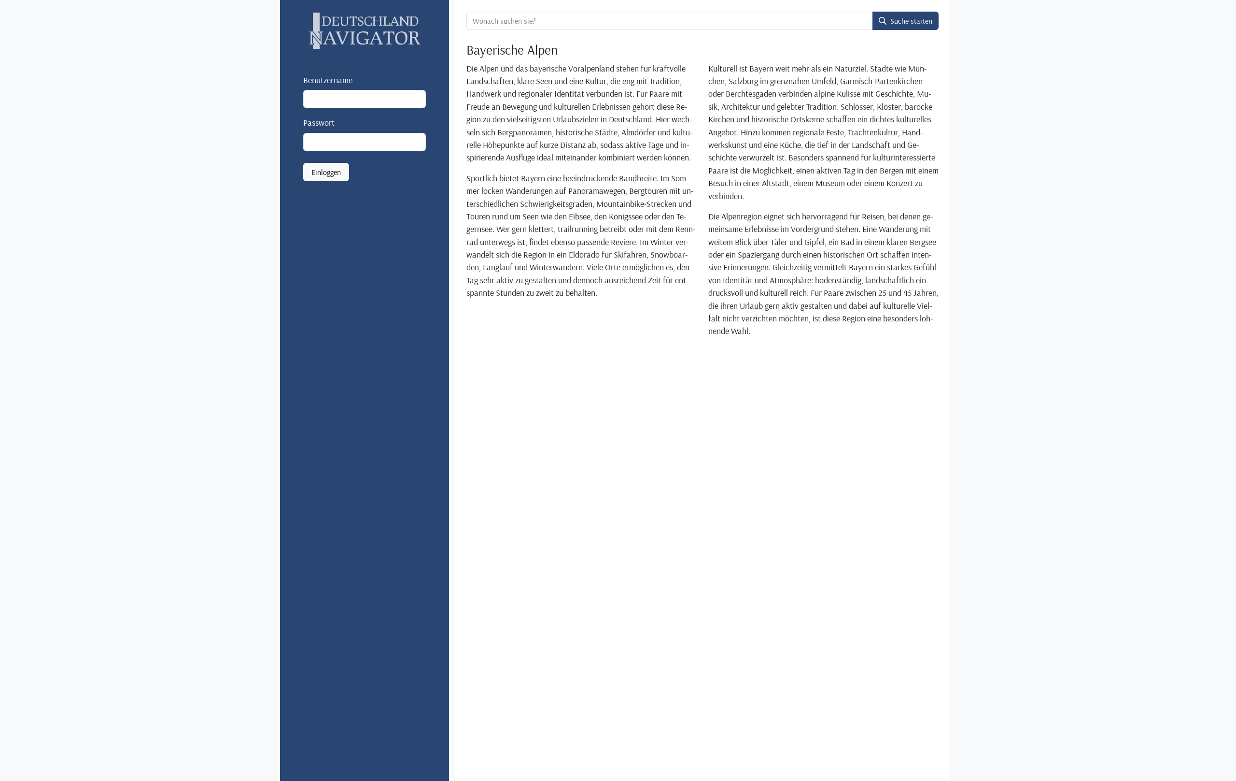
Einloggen (326, 172)
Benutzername (327, 79)
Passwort (319, 122)
